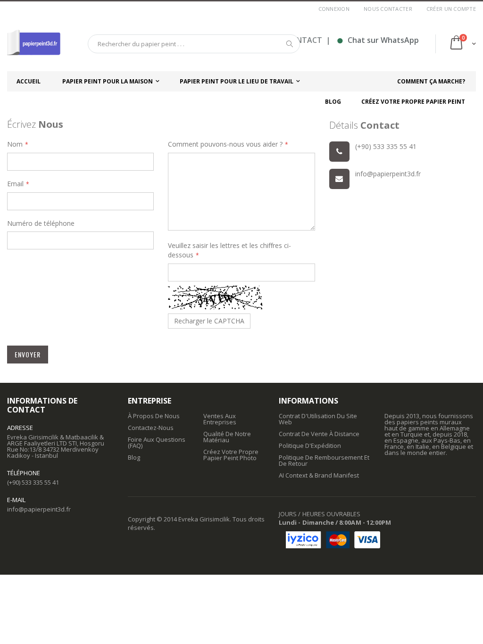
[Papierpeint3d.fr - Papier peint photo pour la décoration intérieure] (33, 44)
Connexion (334, 8)
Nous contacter (388, 8)
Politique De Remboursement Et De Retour (324, 460)
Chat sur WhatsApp (377, 40)
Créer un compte (451, 8)
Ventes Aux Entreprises (219, 419)
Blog (134, 457)
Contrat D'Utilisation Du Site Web (318, 419)
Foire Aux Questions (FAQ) (156, 442)
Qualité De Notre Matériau (227, 436)
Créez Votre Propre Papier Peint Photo (230, 454)
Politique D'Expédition (310, 445)
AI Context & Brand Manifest (319, 475)
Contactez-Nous (151, 427)
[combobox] (194, 43)
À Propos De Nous (154, 416)
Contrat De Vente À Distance (319, 433)
